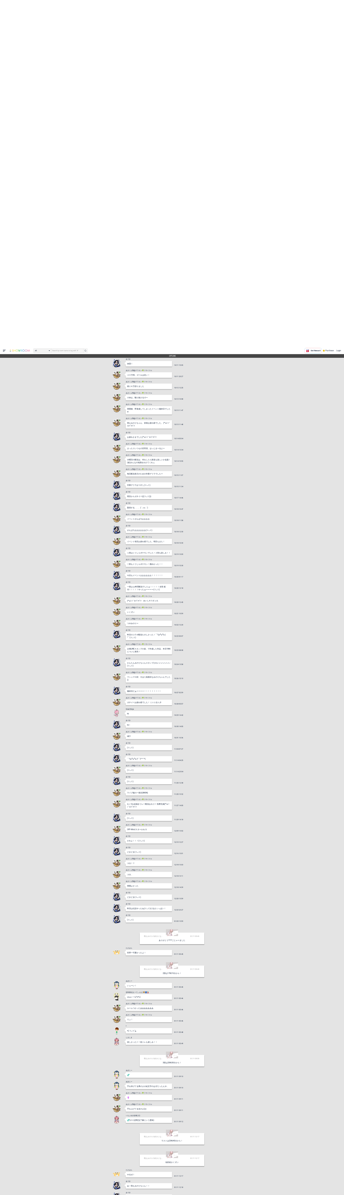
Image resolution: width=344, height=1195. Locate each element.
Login (338, 3)
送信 (199, 1188)
